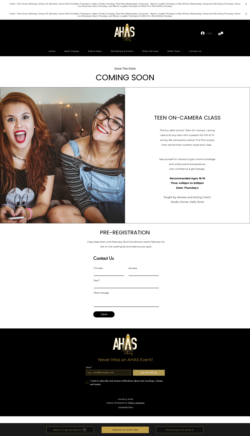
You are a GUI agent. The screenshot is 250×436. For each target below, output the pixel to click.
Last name (132, 268)
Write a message (101, 293)
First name (98, 268)
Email (96, 280)
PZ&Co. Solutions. (136, 403)
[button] (220, 33)
